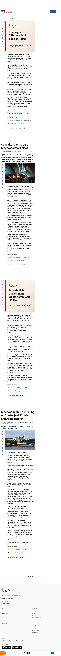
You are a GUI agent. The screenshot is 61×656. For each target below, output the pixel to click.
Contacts (34, 615)
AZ (55, 653)
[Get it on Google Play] (17, 647)
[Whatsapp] (3, 641)
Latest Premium (5, 613)
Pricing (3, 625)
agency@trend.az (5, 603)
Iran (27, 113)
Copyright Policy (35, 630)
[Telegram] (16, 641)
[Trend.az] (6, 11)
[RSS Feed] (22, 641)
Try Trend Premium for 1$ (17, 128)
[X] (9, 641)
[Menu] (58, 11)
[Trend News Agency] (6, 590)
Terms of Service (35, 625)
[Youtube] (13, 641)
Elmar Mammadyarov (14, 542)
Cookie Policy (35, 632)
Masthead (34, 613)
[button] (2, 22)
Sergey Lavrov (24, 542)
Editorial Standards (36, 617)
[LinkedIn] (19, 641)
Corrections (34, 619)
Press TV (25, 60)
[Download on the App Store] (6, 647)
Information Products (7, 628)
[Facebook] (6, 641)
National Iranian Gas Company (16, 113)
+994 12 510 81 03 (5, 601)
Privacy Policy (35, 628)
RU (57, 653)
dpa (27, 320)
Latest (3, 611)
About (33, 611)
